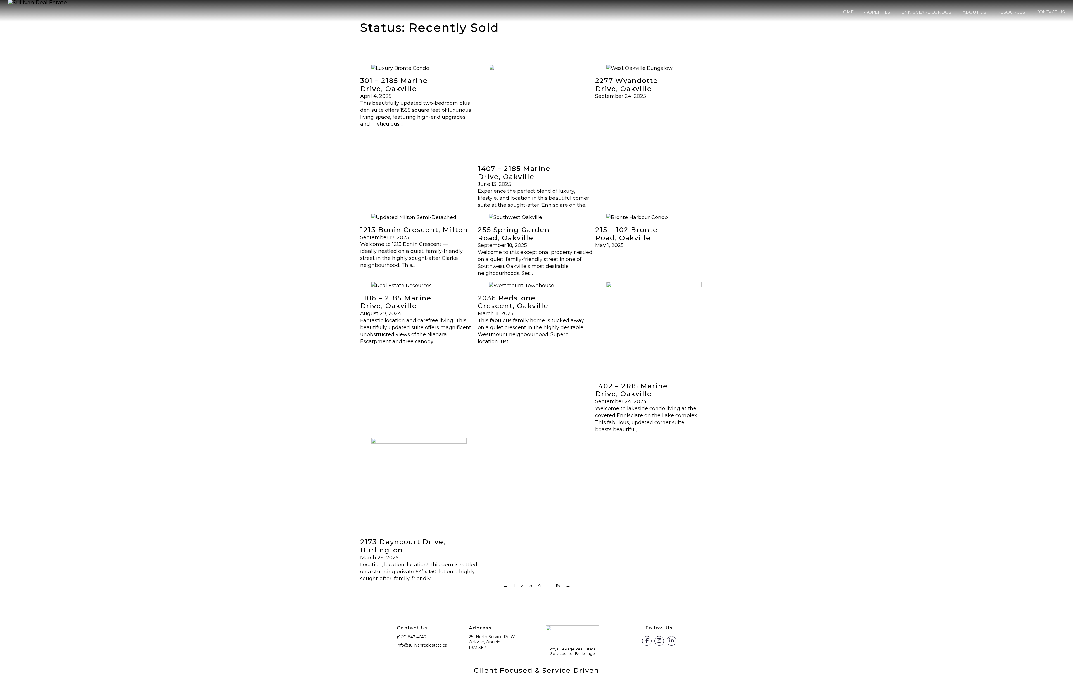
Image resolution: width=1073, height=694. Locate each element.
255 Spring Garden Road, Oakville (514, 234)
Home (846, 12)
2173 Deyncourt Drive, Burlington (402, 546)
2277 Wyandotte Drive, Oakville (626, 85)
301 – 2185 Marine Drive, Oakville (394, 85)
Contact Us (1050, 12)
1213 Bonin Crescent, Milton (414, 230)
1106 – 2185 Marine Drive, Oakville (395, 302)
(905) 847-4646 (411, 637)
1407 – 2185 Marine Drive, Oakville (514, 173)
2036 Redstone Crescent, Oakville (513, 302)
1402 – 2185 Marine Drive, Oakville (631, 390)
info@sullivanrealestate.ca (422, 645)
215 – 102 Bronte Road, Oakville (626, 234)
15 (558, 586)
